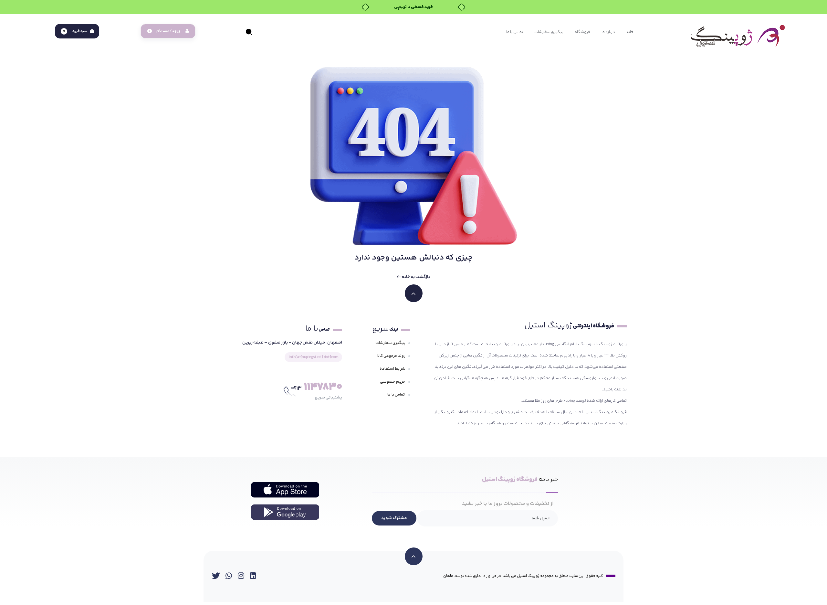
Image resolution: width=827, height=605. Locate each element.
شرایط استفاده (392, 369)
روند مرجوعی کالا (391, 356)
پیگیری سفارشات (390, 343)
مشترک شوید (394, 518)
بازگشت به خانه (415, 277)
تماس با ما (396, 394)
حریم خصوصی (392, 381)
